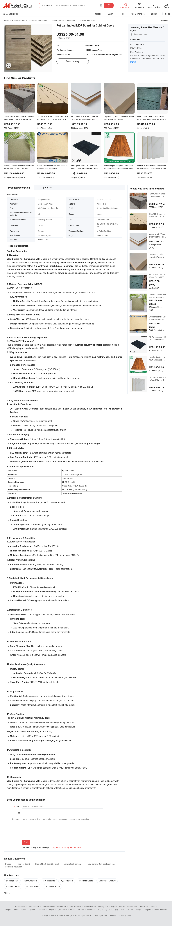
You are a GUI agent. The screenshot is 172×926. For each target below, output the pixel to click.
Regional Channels (118, 906)
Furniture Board (30, 880)
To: (19, 812)
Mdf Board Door (32, 886)
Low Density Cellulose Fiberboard (101, 864)
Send (26, 842)
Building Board (12, 880)
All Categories (12, 14)
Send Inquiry (72, 61)
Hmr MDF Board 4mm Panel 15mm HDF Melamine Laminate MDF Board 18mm (157, 378)
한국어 (107, 910)
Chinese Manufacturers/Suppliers (54, 906)
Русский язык (62, 910)
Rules (167, 14)
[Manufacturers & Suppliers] (17, 5)
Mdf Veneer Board (52, 886)
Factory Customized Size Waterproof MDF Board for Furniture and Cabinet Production (157, 296)
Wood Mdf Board (86, 880)
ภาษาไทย (129, 910)
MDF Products (49, 880)
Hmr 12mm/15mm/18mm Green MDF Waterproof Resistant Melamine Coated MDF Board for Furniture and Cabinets (157, 276)
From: (17, 806)
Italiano (72, 910)
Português (41, 910)
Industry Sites (103, 906)
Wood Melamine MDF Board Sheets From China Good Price (157, 318)
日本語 (115, 910)
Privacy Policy (126, 915)
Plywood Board (66, 880)
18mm (40, 225)
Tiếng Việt (147, 910)
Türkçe (138, 910)
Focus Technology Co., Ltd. (68, 915)
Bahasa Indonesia (160, 910)
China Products (33, 906)
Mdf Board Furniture (107, 880)
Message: (16, 819)
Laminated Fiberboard (73, 864)
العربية (100, 910)
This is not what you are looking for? (37, 847)
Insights (154, 906)
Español (32, 910)
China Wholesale (75, 906)
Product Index (132, 906)
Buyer (110, 14)
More (132, 62)
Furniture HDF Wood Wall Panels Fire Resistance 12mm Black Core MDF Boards (157, 195)
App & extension (138, 14)
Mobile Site (144, 906)
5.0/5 (139, 39)
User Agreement (101, 915)
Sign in (166, 7)
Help (123, 14)
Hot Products (20, 906)
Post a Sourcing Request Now (67, 847)
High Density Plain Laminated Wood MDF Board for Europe (157, 255)
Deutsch (81, 910)
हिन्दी (122, 910)
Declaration (114, 915)
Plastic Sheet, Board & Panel (47, 864)
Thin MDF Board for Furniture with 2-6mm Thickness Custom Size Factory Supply (157, 215)
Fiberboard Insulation (13, 866)
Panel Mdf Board (13, 886)
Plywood (7, 864)
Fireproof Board (23, 864)
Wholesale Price (90, 906)
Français (51, 910)
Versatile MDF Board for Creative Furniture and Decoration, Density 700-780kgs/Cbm (157, 235)
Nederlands (91, 910)
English (23, 910)
